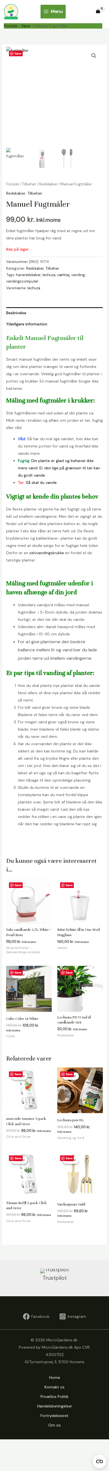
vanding (78, 275)
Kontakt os (54, 1387)
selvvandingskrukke (46, 552)
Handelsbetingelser (54, 1406)
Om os (54, 1425)
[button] (94, 56)
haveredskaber (28, 275)
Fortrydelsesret (54, 1415)
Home (54, 1377)
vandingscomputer (22, 281)
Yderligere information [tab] (26, 324)
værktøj (63, 275)
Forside (12, 184)
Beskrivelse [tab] (16, 312)
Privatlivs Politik (54, 1396)
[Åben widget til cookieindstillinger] (99, 1461)
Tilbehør (29, 184)
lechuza (48, 275)
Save (18, 53)
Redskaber (48, 184)
